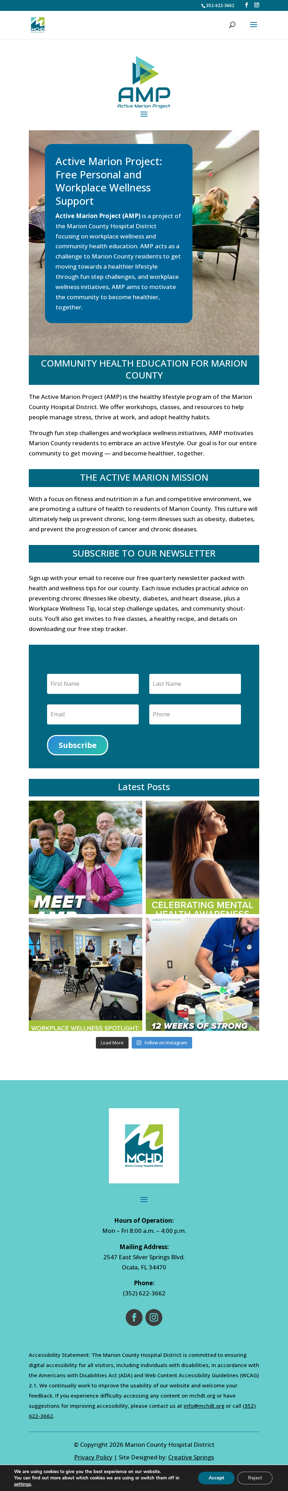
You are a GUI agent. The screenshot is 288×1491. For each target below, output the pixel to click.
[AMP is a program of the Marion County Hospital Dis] (85, 857)
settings (22, 1484)
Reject (255, 1477)
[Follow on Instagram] (153, 1317)
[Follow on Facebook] (134, 1317)
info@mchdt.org (204, 1405)
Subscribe (78, 745)
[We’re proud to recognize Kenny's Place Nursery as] (85, 974)
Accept (216, 1477)
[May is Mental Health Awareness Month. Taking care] (202, 857)
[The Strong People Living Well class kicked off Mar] (202, 974)
